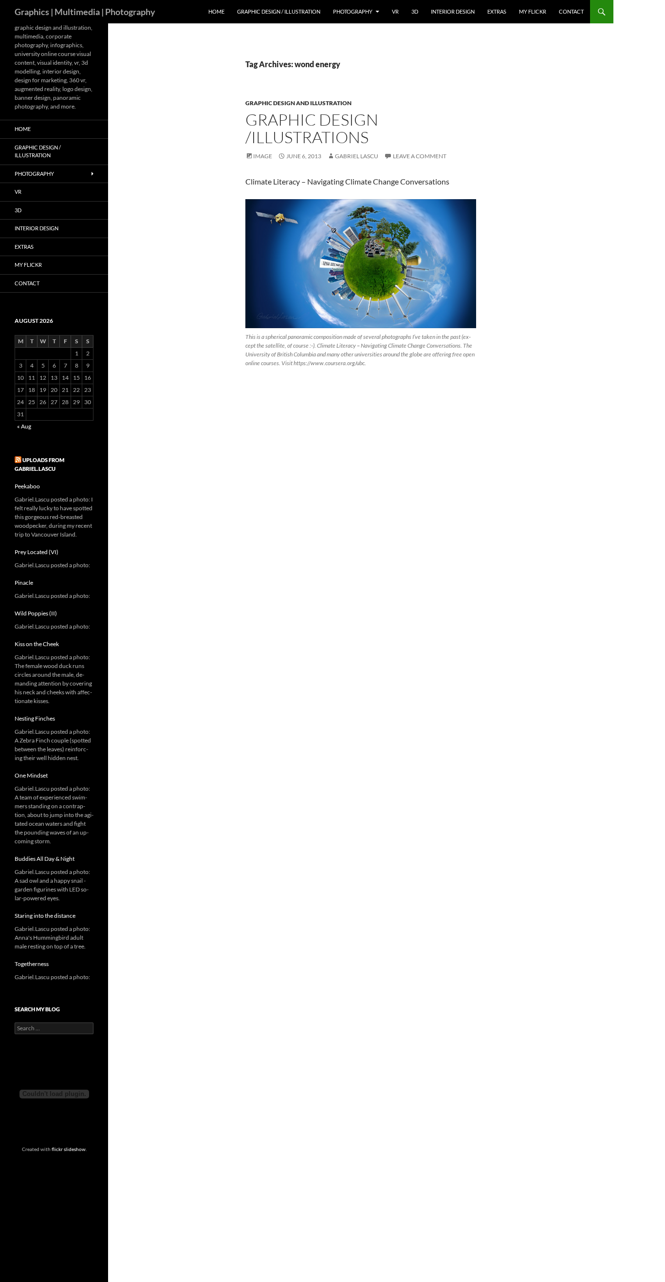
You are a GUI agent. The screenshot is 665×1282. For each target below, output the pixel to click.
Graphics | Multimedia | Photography (85, 11)
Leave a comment (419, 156)
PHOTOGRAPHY (352, 11)
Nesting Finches (35, 718)
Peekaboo (27, 486)
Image (262, 156)
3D (414, 11)
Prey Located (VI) (36, 552)
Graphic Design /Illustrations (311, 128)
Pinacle (24, 582)
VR (395, 11)
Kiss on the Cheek (37, 644)
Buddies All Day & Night (44, 858)
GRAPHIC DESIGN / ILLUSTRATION (278, 11)
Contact (571, 11)
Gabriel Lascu (356, 156)
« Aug (24, 426)
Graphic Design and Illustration (298, 103)
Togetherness (32, 963)
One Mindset (31, 775)
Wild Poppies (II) (36, 613)
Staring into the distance (45, 915)
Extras (496, 11)
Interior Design (453, 11)
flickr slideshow (69, 1149)
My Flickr (532, 11)
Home (216, 11)
